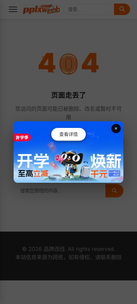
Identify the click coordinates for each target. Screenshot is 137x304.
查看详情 (68, 134)
